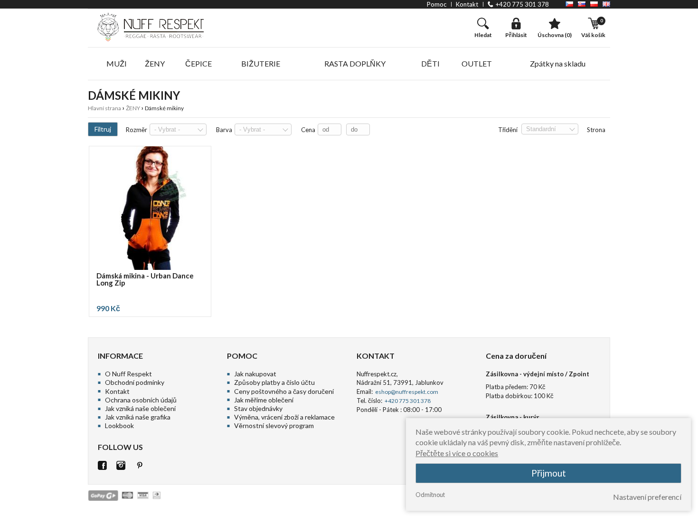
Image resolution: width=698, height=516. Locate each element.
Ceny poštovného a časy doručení (284, 391)
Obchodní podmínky (134, 382)
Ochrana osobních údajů (141, 400)
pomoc (436, 4)
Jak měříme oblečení (263, 400)
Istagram (120, 465)
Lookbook (119, 425)
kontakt (467, 4)
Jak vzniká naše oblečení (140, 408)
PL (594, 4)
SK (581, 4)
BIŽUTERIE (260, 63)
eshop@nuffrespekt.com (406, 391)
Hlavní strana (104, 108)
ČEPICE (198, 63)
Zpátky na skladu (557, 63)
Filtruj (102, 129)
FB (102, 465)
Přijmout (548, 472)
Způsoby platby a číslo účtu (274, 382)
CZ (569, 4)
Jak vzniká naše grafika (137, 417)
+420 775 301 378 (522, 4)
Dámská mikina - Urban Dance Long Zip (145, 279)
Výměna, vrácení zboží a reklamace (284, 417)
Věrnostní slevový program (274, 425)
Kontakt (117, 391)
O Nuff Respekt (128, 374)
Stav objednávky (258, 408)
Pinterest (139, 465)
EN (606, 4)
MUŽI (116, 63)
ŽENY (155, 63)
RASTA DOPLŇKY (355, 63)
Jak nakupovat (255, 374)
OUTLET (477, 63)
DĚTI (430, 63)
